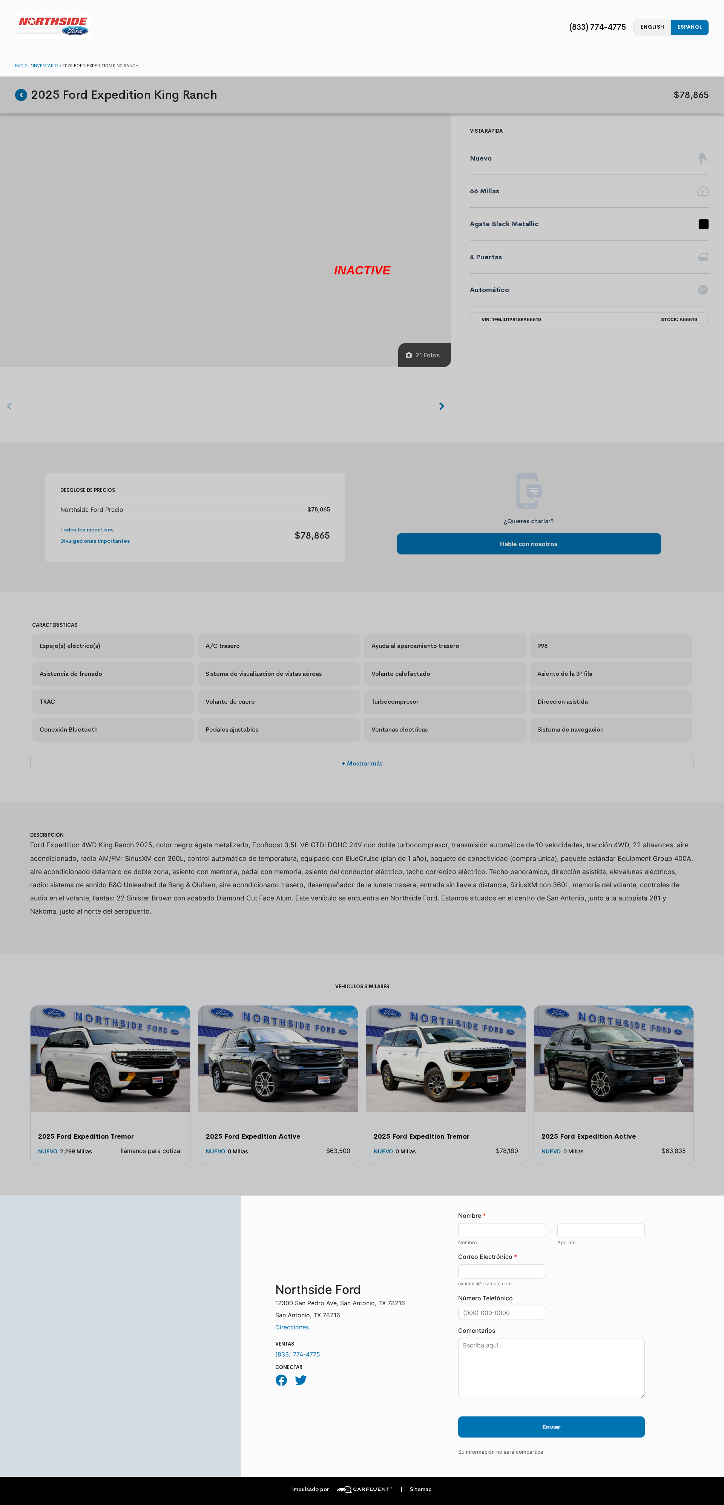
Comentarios (476, 1330)
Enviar (551, 1427)
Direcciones (292, 1327)
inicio (21, 65)
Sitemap (416, 1489)
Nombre (472, 1215)
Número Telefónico (485, 1298)
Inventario (45, 65)
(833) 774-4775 (597, 27)
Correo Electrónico (487, 1256)
